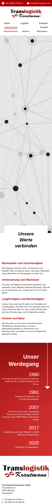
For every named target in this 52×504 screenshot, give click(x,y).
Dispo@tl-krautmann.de (40, 3)
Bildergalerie (42, 31)
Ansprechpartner (11, 31)
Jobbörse (25, 31)
